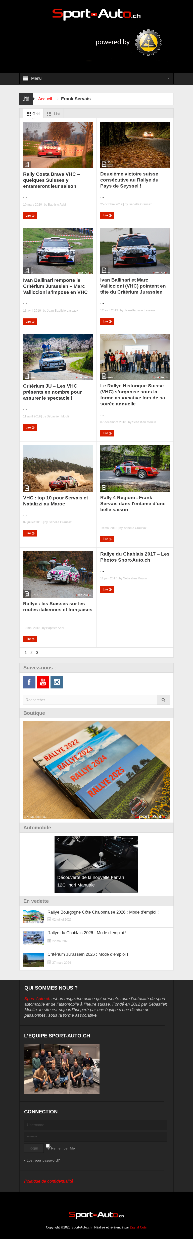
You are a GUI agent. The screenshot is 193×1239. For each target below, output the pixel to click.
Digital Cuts (138, 1227)
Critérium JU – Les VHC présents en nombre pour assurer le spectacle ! (52, 392)
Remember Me (63, 1148)
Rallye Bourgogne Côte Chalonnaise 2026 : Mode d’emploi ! (103, 912)
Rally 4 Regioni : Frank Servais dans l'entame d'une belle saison (133, 503)
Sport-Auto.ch (37, 998)
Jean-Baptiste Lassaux (62, 310)
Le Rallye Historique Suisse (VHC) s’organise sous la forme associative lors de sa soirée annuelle (132, 394)
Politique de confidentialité (48, 1181)
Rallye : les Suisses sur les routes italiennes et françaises (57, 606)
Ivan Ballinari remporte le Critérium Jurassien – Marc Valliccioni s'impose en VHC (55, 286)
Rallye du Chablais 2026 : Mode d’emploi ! (86, 932)
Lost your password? (43, 1160)
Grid (35, 114)
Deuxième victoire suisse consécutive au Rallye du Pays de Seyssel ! (129, 180)
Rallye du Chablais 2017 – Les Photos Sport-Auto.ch (135, 557)
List (56, 114)
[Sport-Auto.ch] (96, 14)
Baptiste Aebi (57, 204)
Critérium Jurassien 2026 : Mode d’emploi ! (87, 954)
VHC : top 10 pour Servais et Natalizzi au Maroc (55, 500)
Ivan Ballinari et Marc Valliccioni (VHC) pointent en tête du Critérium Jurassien (133, 286)
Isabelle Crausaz (140, 204)
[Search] (163, 700)
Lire (29, 215)
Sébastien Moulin (59, 416)
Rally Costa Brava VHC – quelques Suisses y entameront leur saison (51, 180)
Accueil (45, 99)
